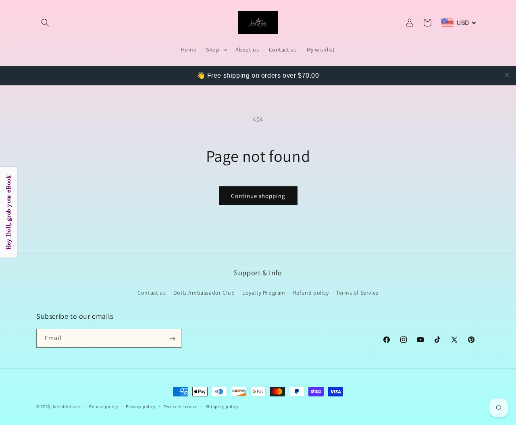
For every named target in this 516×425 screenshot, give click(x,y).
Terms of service (181, 406)
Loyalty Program (263, 292)
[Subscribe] (172, 338)
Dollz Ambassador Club (204, 292)
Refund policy (311, 292)
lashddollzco (66, 406)
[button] (45, 22)
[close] (507, 75)
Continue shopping (258, 196)
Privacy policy (141, 406)
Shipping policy (222, 406)
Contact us (151, 292)
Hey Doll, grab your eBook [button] (8, 212)
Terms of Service (357, 292)
